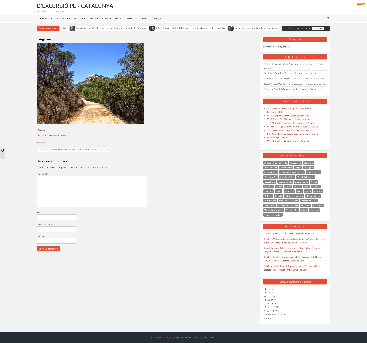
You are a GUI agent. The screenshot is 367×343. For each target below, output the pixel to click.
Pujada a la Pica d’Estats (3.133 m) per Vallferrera (292, 233)
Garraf (314, 182)
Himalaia (268, 191)
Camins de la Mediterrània (292, 172)
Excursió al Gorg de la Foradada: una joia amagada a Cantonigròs (253, 28)
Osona (308, 191)
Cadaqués (308, 167)
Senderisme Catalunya (288, 205)
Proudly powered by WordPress (165, 337)
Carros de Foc (270, 177)
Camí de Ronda (313, 172)
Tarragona (305, 205)
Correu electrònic (45, 224)
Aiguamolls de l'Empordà (275, 163)
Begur (298, 167)
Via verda (314, 210)
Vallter (304, 210)
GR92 (306, 186)
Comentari (42, 174)
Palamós (318, 191)
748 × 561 (42, 142)
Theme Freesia (209, 337)
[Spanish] (363, 4)
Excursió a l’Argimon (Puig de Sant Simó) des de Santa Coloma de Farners (76, 150)
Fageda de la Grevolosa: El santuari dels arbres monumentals (290, 73)
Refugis (278, 196)
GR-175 (297, 186)
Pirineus (268, 196)
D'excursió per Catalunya (75, 5)
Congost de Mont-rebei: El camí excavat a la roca (285, 251)
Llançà (278, 191)
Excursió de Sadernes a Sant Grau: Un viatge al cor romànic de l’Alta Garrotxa (293, 66)
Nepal (299, 191)
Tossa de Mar (292, 210)
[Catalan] (359, 4)
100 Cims (93, 18)
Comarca (44, 18)
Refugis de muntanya (294, 196)
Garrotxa (268, 186)
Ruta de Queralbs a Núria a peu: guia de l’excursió (285, 242)
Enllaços (156, 18)
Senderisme (269, 205)
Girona (279, 186)
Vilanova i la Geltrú (273, 215)
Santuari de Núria (309, 200)
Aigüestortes (295, 163)
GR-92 (288, 186)
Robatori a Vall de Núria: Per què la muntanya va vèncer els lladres (292, 239)
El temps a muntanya (135, 18)
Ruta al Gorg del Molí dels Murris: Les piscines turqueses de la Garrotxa (177, 28)
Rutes (105, 18)
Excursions (62, 18)
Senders (78, 18)
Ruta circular (270, 200)
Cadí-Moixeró (270, 172)
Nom (39, 212)
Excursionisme (301, 182)
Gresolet (316, 186)
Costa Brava (269, 182)
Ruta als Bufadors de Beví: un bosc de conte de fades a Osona (290, 248)
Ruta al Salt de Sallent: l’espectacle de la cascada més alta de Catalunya (98, 28)
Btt (116, 18)
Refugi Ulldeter (313, 196)
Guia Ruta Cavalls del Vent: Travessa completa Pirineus (287, 266)
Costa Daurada (285, 182)
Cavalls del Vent (287, 177)
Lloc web (41, 236)
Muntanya (289, 191)
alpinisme (308, 163)
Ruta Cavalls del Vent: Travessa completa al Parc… (285, 257)
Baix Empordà (286, 167)
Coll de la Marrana (305, 177)
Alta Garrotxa (270, 167)
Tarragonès (318, 205)
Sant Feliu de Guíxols (288, 200)
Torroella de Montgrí (273, 210)
